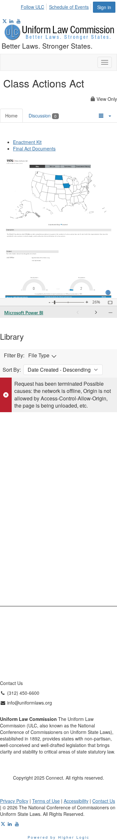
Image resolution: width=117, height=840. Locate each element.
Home (11, 115)
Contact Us (103, 801)
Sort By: (12, 369)
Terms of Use (46, 801)
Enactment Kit (27, 142)
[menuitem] (34, 6)
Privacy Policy (14, 801)
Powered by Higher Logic (59, 837)
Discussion (43, 115)
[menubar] (56, 6)
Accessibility (76, 801)
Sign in (104, 7)
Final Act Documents (34, 148)
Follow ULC (32, 7)
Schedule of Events (69, 7)
